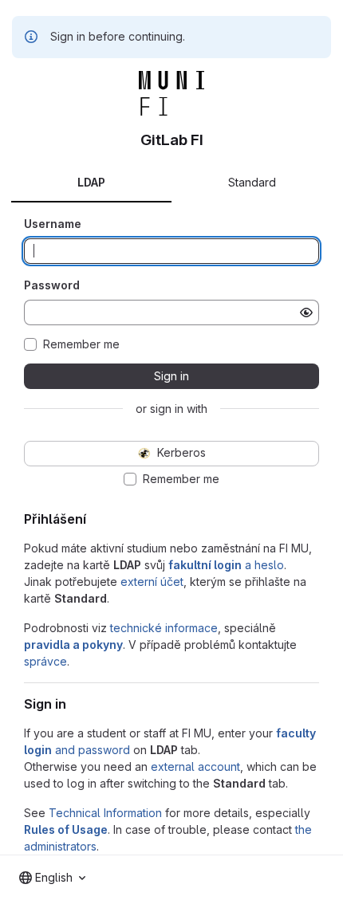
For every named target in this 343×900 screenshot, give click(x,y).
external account (195, 766)
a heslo (226, 565)
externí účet (151, 581)
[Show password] (306, 312)
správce (45, 661)
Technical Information (105, 812)
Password (52, 285)
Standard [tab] (252, 182)
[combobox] (52, 877)
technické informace (164, 628)
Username (52, 223)
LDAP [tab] (91, 182)
